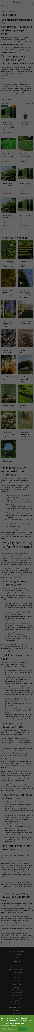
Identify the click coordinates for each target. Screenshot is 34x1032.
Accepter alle (22, 1029)
